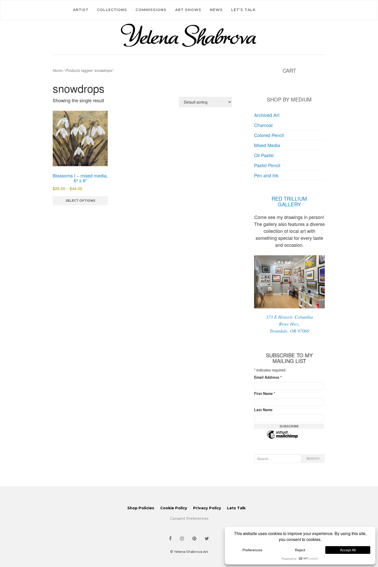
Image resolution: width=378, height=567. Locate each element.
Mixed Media (267, 145)
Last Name (263, 409)
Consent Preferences (189, 518)
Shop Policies (140, 508)
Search (312, 458)
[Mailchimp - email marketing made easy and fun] (282, 437)
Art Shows (188, 10)
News (216, 10)
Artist (80, 10)
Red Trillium (289, 198)
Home (57, 70)
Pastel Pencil (267, 165)
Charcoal (263, 125)
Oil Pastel (264, 155)
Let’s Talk (243, 10)
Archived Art (267, 115)
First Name (264, 393)
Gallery (289, 204)
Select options (80, 200)
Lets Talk (236, 508)
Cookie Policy (173, 508)
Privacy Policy (207, 508)
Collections (112, 10)
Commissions (151, 10)
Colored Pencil (269, 135)
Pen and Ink (266, 175)
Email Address (268, 377)
